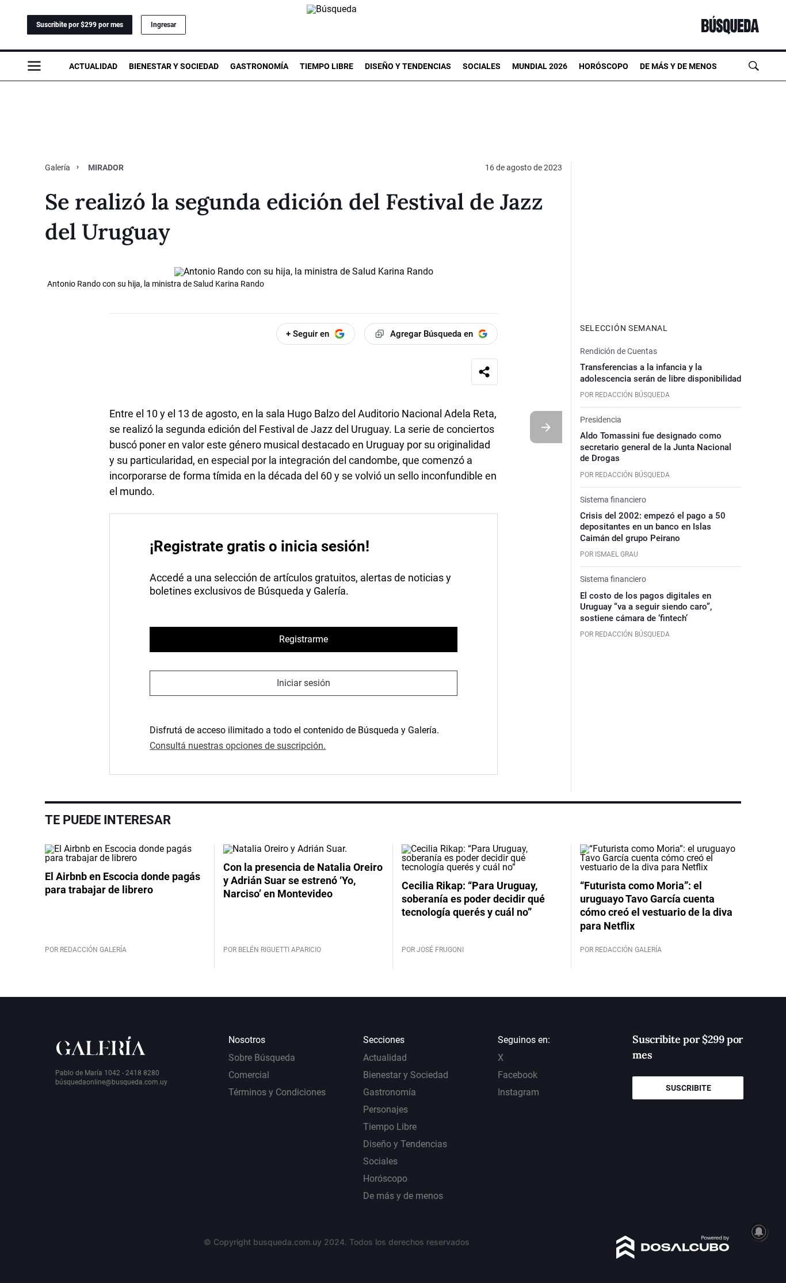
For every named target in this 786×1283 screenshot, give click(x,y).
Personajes (385, 1109)
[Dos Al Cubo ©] (673, 1255)
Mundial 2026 (539, 66)
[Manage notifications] (759, 1232)
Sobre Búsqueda (261, 1057)
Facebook (517, 1074)
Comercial (248, 1074)
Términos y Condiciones (277, 1092)
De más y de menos (678, 66)
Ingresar (163, 25)
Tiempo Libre (326, 66)
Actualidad (93, 66)
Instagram (518, 1092)
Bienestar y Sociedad (174, 66)
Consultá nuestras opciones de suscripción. (238, 745)
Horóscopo (603, 66)
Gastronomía (259, 66)
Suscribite (688, 1087)
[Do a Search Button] (753, 66)
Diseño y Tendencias (408, 66)
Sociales (482, 66)
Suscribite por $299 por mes (79, 25)
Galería (58, 167)
